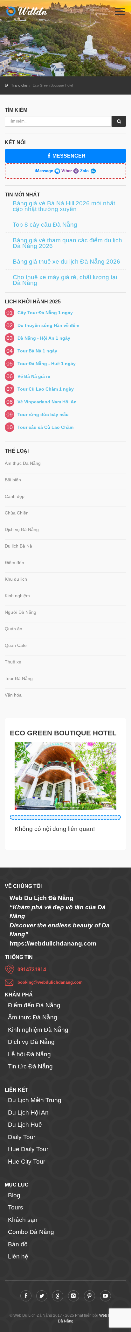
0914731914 (31, 969)
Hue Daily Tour (28, 1149)
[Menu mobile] (120, 13)
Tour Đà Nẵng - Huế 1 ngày (46, 363)
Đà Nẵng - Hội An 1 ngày (43, 338)
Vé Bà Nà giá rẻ (33, 376)
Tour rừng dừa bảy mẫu (43, 414)
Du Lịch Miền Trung (34, 1100)
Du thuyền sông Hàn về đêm (48, 325)
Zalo (84, 170)
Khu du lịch (16, 579)
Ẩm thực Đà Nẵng (23, 463)
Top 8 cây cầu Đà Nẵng (45, 225)
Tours (15, 1207)
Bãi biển (13, 479)
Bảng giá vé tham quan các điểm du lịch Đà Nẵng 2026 (67, 243)
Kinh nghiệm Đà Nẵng (38, 1029)
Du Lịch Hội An (28, 1112)
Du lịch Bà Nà (18, 546)
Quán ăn (13, 628)
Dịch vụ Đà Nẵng (22, 529)
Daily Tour (21, 1137)
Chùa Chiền (17, 512)
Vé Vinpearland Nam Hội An (47, 401)
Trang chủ (19, 85)
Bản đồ (18, 1244)
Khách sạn (23, 1219)
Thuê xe (13, 661)
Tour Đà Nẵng (19, 678)
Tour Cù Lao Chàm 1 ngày (45, 389)
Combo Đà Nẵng (31, 1232)
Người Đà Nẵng (20, 612)
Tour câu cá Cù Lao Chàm (45, 427)
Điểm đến (14, 562)
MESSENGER (69, 156)
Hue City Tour (26, 1161)
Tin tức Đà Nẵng (30, 1066)
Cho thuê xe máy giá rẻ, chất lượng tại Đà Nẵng (65, 280)
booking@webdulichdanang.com (50, 982)
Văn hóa (13, 695)
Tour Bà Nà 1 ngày (37, 350)
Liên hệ (18, 1256)
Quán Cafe (16, 645)
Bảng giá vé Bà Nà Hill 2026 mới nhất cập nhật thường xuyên (64, 206)
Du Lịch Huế (25, 1124)
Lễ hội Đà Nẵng (29, 1054)
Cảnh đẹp (14, 496)
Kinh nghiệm (17, 595)
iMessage (44, 170)
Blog (14, 1195)
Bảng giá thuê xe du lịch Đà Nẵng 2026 (66, 262)
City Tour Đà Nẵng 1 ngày (45, 312)
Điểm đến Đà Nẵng (34, 1005)
